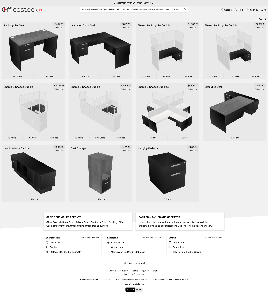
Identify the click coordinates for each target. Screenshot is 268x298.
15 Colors (146, 76)
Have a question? (135, 263)
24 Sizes (54, 138)
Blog (155, 270)
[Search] (185, 9)
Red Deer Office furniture (134, 274)
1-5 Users (167, 76)
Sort (261, 19)
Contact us (55, 247)
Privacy (124, 270)
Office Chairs (77, 225)
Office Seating (109, 222)
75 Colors (152, 138)
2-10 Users (234, 76)
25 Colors (84, 76)
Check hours (56, 242)
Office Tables (76, 222)
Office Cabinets (92, 222)
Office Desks (92, 225)
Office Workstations (57, 222)
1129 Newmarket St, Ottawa (186, 252)
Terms (135, 270)
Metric (138, 289)
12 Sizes (49, 76)
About (112, 270)
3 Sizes (183, 138)
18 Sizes (116, 76)
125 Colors (17, 76)
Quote (145, 270)
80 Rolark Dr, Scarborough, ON (65, 252)
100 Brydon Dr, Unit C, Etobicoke (128, 252)
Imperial (130, 289)
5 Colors (167, 199)
